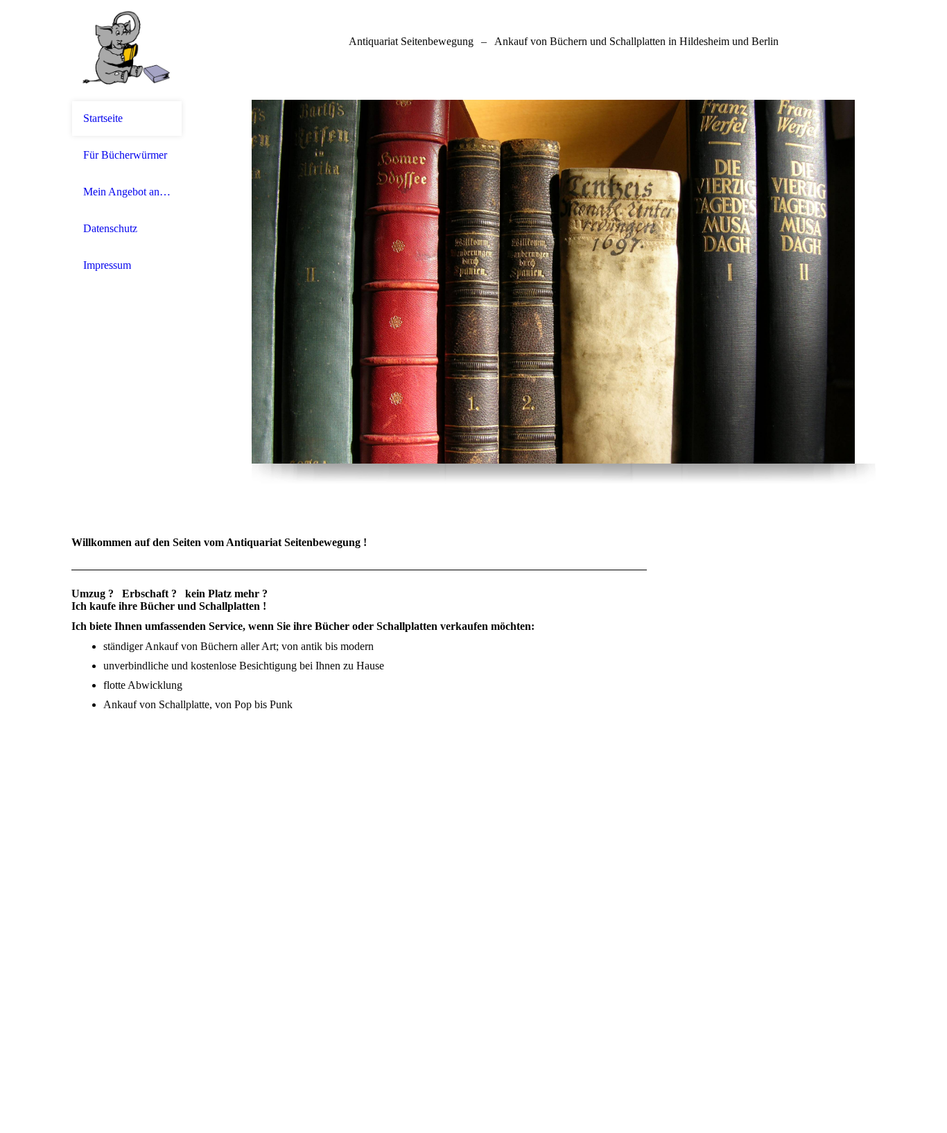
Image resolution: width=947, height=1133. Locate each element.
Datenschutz (110, 228)
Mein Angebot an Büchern (127, 191)
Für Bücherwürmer (125, 155)
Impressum (107, 265)
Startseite (103, 118)
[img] (126, 50)
